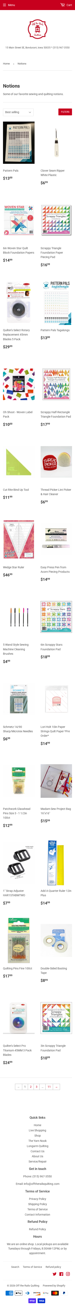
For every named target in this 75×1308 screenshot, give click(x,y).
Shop (37, 1135)
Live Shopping (37, 1130)
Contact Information (37, 1214)
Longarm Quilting (37, 1146)
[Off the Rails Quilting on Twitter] (55, 1274)
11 (49, 1086)
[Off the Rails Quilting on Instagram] (68, 1274)
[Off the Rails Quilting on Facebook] (61, 1274)
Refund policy (53, 1266)
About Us (37, 1156)
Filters (65, 112)
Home (6, 63)
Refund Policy (37, 1229)
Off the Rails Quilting (27, 1285)
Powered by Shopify (54, 1285)
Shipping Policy (37, 1204)
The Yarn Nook (37, 1140)
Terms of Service (37, 1209)
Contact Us (37, 1151)
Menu (11, 5)
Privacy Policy (37, 1198)
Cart (69, 5)
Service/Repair (38, 1161)
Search (15, 1266)
